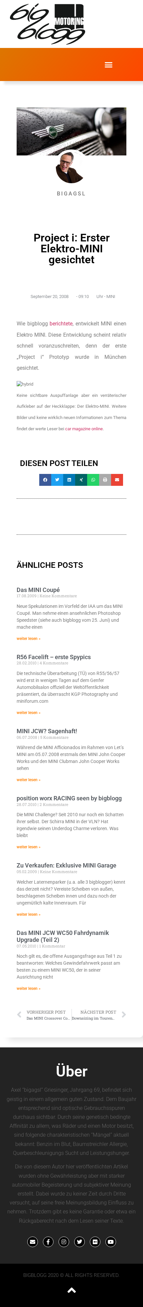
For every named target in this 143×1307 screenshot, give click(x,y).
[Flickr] (95, 1242)
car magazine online (84, 428)
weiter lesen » (29, 638)
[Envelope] (32, 1242)
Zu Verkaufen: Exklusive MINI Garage (66, 865)
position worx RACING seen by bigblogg (69, 798)
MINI (110, 296)
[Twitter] (79, 1242)
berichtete (61, 323)
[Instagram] (64, 1242)
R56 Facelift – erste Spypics (54, 657)
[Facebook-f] (48, 1242)
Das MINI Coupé (38, 589)
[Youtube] (110, 1242)
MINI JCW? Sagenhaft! (47, 731)
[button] (108, 64)
